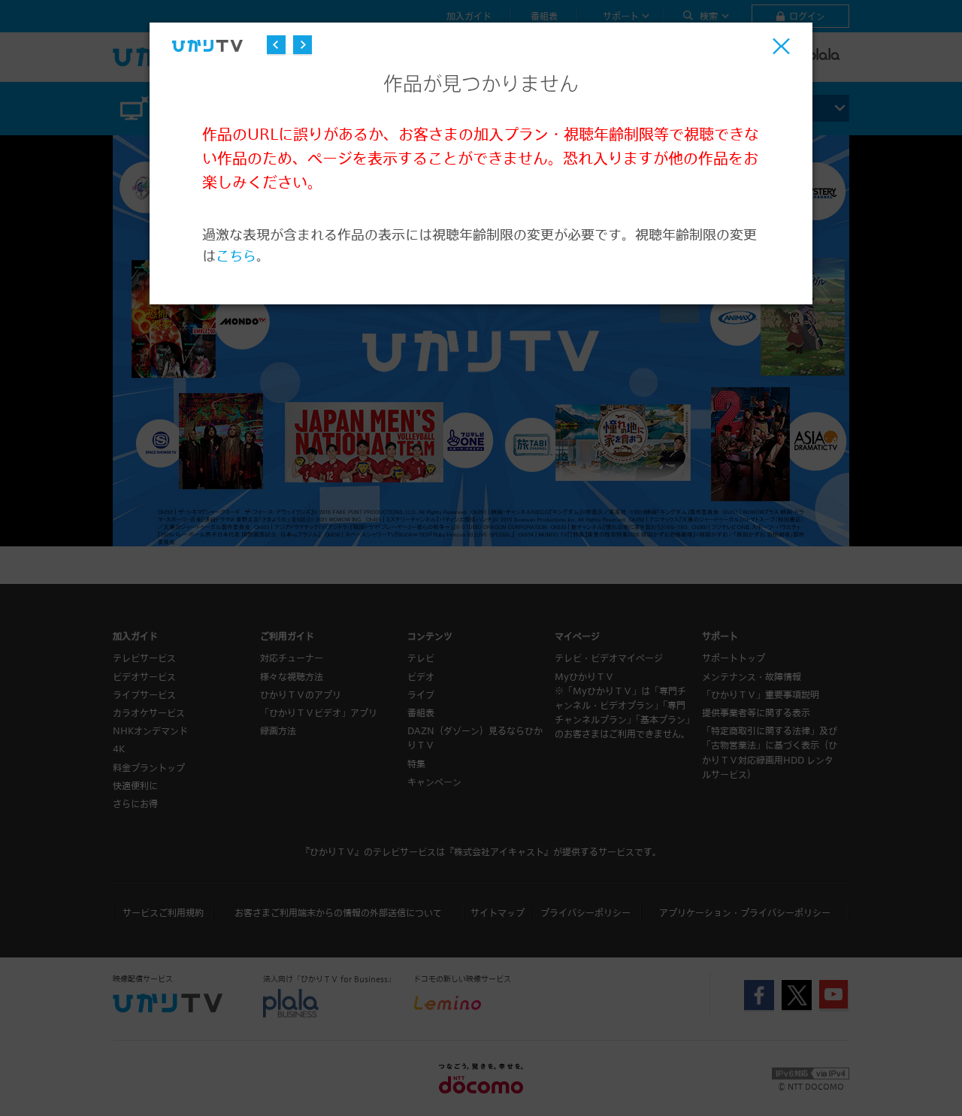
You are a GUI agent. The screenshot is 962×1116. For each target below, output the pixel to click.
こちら (236, 255)
